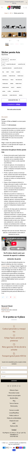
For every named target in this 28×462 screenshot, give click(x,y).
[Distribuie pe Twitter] (2, 297)
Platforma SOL (14, 426)
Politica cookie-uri (14, 415)
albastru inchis (18, 68)
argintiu (19, 87)
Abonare (14, 380)
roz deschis (19, 79)
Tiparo (6, 442)
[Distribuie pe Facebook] (6, 297)
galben (18, 72)
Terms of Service (14, 403)
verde (11, 83)
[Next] (18, 40)
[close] (26, 2)
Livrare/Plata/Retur (14, 413)
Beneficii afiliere (14, 398)
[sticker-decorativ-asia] (14, 28)
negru (20, 95)
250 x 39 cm (13, 59)
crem (7, 72)
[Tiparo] (14, 7)
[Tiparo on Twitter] (17, 386)
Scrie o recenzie (5, 311)
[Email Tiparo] (8, 386)
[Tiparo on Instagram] (13, 386)
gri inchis (4, 95)
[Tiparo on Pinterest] (15, 386)
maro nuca (20, 75)
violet (12, 87)
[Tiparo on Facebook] (10, 386)
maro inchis (12, 75)
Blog (14, 400)
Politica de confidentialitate (14, 418)
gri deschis (16, 91)
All (11, 13)
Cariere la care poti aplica (14, 395)
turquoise (5, 83)
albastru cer (21, 64)
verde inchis (5, 87)
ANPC (14, 423)
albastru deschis (7, 68)
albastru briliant (11, 64)
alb (3, 64)
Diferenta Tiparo (14, 390)
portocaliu (5, 79)
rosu (12, 79)
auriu (3, 91)
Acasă (6, 13)
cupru (9, 91)
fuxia (12, 72)
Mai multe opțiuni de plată (14, 109)
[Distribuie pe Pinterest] (10, 297)
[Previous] (10, 40)
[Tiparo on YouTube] (19, 386)
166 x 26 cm (5, 59)
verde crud (18, 83)
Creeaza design (5, 266)
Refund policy (14, 406)
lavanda (4, 75)
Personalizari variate (14, 393)
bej (3, 72)
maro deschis (13, 95)
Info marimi (4, 117)
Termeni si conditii (14, 410)
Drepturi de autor (14, 420)
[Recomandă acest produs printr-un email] (14, 297)
